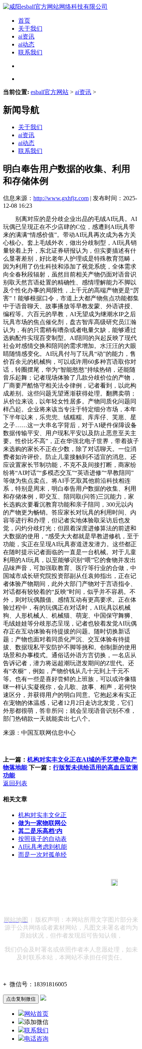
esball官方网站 (50, 92)
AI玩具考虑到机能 (42, 847)
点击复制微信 (21, 999)
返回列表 (15, 783)
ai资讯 (26, 36)
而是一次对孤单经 (42, 854)
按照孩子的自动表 (42, 839)
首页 (24, 20)
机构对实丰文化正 (42, 815)
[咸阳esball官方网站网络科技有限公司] (55, 6)
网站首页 (36, 1013)
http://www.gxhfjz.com (61, 198)
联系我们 (30, 52)
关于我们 (30, 28)
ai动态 (26, 44)
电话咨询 (36, 1038)
